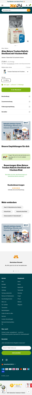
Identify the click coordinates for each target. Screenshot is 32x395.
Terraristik (20, 290)
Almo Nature (5, 48)
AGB (8, 392)
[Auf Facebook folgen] (3, 360)
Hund (19, 281)
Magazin (20, 304)
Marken (20, 302)
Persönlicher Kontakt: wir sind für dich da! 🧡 (16, 1)
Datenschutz (12, 392)
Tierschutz (4, 307)
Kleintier (20, 293)
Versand (4, 287)
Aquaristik (20, 287)
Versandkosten (10, 63)
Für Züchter (5, 304)
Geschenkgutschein (7, 299)
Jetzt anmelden (16, 353)
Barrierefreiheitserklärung (8, 323)
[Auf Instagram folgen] (7, 360)
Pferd (19, 299)
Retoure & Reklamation (8, 296)
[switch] (3, 392)
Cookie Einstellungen (7, 319)
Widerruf (23, 392)
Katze (19, 284)
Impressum (18, 392)
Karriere (4, 316)
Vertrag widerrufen (7, 293)
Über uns (4, 302)
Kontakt (4, 284)
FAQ (3, 281)
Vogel (19, 296)
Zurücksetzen (22, 10)
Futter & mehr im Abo (7, 313)
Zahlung (4, 290)
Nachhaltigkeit (5, 310)
